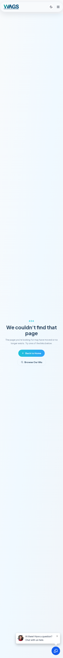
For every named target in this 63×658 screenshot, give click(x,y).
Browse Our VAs (33, 362)
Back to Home (33, 353)
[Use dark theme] (51, 7)
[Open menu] (58, 7)
